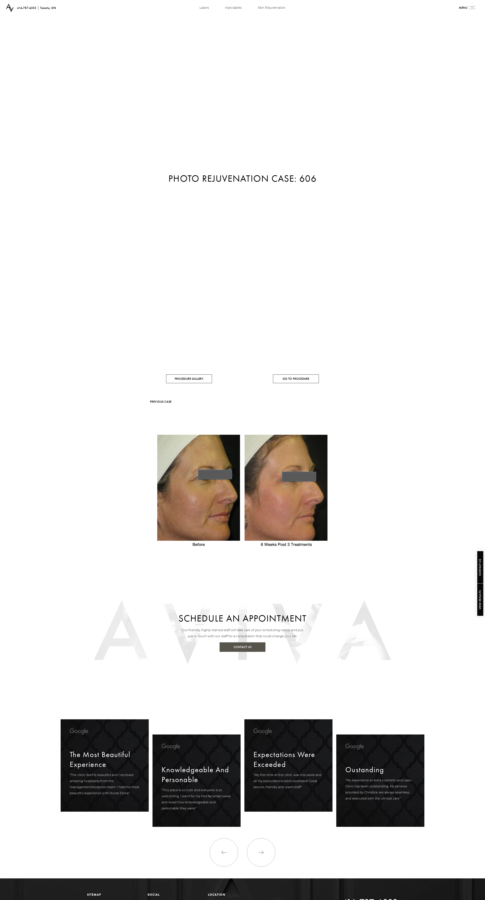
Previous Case (160, 402)
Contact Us (480, 567)
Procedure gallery (189, 379)
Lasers (204, 7)
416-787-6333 (26, 8)
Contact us (242, 647)
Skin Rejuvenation (272, 7)
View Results (480, 599)
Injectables (233, 7)
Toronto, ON (48, 8)
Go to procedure (296, 379)
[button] (224, 852)
